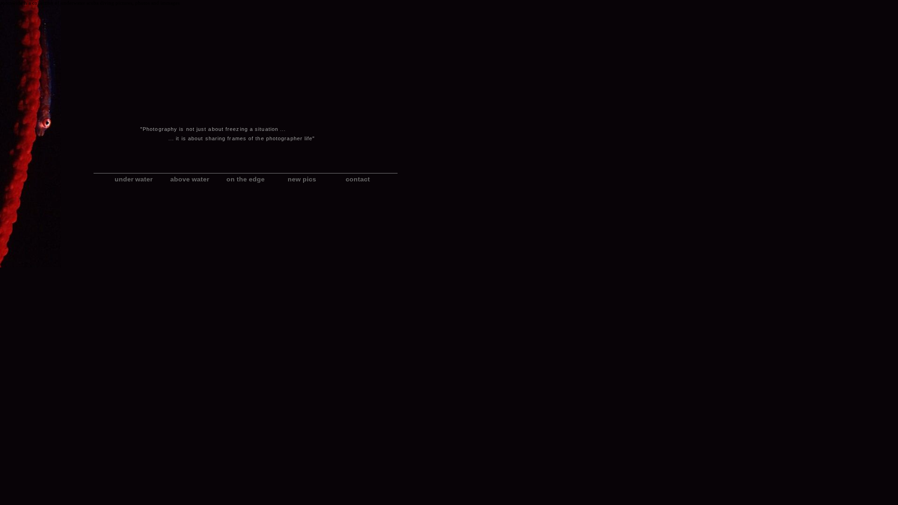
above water (189, 179)
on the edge (245, 179)
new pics (302, 179)
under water (133, 179)
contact (358, 179)
